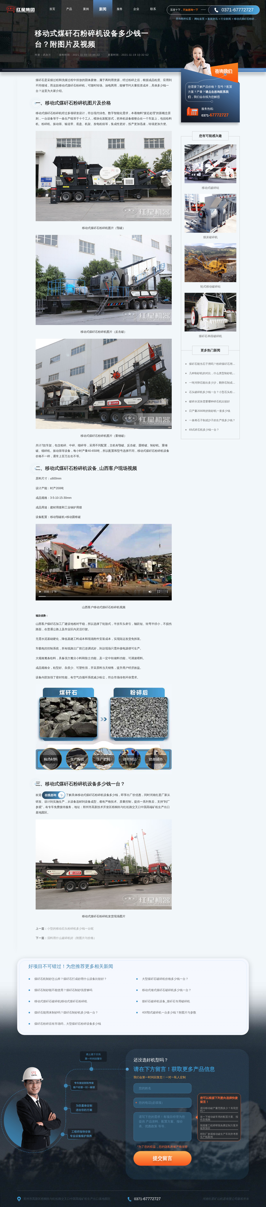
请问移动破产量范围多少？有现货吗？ (219, 1109)
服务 (120, 8)
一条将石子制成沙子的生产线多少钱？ (212, 420)
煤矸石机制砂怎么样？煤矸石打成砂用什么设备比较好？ (70, 978)
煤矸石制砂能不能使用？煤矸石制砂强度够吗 (63, 990)
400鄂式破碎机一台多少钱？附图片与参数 (169, 1012)
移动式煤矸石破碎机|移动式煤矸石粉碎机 (60, 1001)
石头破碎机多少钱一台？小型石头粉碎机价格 (212, 392)
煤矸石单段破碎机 (210, 336)
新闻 (102, 9)
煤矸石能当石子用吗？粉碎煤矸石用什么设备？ (212, 363)
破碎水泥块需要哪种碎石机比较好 (209, 401)
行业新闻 (227, 18)
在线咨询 (50, 795)
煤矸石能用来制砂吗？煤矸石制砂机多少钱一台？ (66, 1012)
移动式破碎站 (210, 187)
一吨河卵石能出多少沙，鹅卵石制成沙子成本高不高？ (212, 382)
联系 (153, 8)
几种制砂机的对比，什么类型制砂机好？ (212, 373)
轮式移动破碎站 (210, 286)
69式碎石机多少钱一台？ (204, 429)
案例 (86, 8)
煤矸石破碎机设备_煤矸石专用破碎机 (166, 1001)
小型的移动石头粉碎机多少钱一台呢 (70, 928)
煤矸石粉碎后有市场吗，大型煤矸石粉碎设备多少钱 (67, 1023)
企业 (136, 8)
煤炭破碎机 (210, 237)
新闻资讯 (214, 18)
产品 (69, 8)
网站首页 (200, 18)
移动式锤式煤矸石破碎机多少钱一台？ (166, 990)
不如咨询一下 (190, 9)
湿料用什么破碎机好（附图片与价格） (71, 938)
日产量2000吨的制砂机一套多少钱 (209, 410)
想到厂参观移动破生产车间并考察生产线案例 (219, 1135)
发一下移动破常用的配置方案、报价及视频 (219, 1118)
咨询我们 (223, 71)
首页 (52, 8)
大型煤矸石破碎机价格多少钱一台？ (165, 978)
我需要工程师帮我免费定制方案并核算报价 (219, 1127)
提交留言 (162, 1158)
